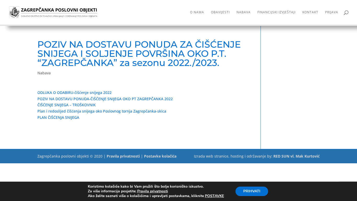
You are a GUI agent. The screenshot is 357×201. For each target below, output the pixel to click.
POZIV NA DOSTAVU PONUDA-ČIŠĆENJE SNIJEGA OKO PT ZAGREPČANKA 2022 (105, 98)
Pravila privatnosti (123, 156)
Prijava (331, 12)
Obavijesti (220, 12)
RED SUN (281, 156)
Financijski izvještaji (276, 12)
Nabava (244, 12)
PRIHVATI (251, 191)
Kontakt (310, 12)
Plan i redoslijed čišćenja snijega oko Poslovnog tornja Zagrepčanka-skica (101, 111)
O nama (197, 12)
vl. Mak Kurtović (305, 156)
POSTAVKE (214, 196)
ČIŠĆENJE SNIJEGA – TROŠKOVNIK (66, 104)
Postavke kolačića (160, 156)
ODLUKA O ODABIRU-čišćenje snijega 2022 (74, 92)
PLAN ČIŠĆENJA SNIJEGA (58, 117)
